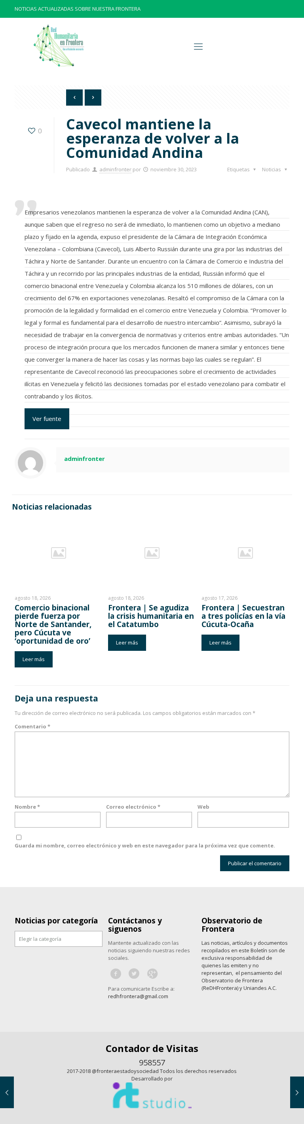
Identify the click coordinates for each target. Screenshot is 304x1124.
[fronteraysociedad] (59, 46)
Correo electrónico (133, 806)
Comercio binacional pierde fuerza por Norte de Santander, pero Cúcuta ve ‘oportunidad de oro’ (53, 624)
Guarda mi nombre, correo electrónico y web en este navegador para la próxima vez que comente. (145, 845)
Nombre (27, 806)
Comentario (32, 726)
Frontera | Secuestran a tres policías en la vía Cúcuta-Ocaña (243, 616)
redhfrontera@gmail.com (138, 996)
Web (203, 806)
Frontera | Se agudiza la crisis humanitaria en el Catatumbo (151, 616)
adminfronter (115, 169)
